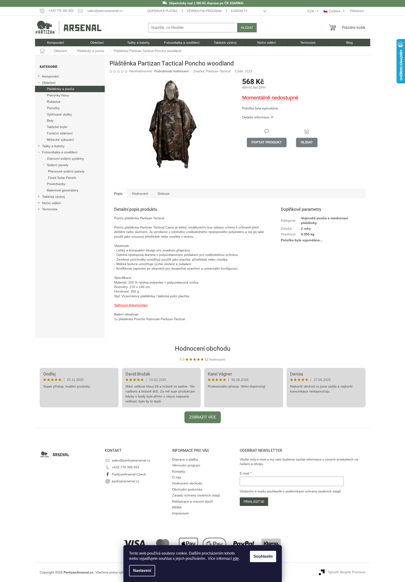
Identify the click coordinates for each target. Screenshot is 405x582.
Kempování (50, 76)
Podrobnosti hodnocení (171, 71)
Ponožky (53, 108)
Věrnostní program (204, 11)
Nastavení (142, 571)
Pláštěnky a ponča (60, 89)
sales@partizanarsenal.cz (131, 460)
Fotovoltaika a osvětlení (60, 152)
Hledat (247, 28)
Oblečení (49, 83)
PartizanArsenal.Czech (129, 474)
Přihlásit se (254, 502)
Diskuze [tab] (164, 193)
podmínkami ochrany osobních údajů (313, 491)
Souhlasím (263, 556)
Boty (50, 120)
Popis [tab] (118, 193)
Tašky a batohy (53, 146)
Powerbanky (56, 184)
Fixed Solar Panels (62, 178)
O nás (176, 477)
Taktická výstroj (53, 196)
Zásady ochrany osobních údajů (196, 495)
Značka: (212, 71)
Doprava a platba (162, 11)
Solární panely (57, 165)
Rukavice (54, 101)
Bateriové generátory (62, 190)
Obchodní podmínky (187, 489)
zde (236, 558)
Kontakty (239, 11)
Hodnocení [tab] (140, 193)
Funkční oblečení (60, 133)
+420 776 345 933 (125, 467)
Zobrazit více (202, 417)
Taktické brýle (57, 127)
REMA (177, 507)
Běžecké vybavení (60, 140)
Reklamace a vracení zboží (192, 501)
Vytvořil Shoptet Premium (347, 572)
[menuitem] (55, 42)
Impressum (180, 513)
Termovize (49, 209)
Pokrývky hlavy (58, 95)
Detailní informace (255, 117)
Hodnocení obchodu (202, 348)
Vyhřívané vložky (59, 114)
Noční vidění (51, 203)
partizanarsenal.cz (125, 481)
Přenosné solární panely (66, 171)
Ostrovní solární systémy (65, 158)
